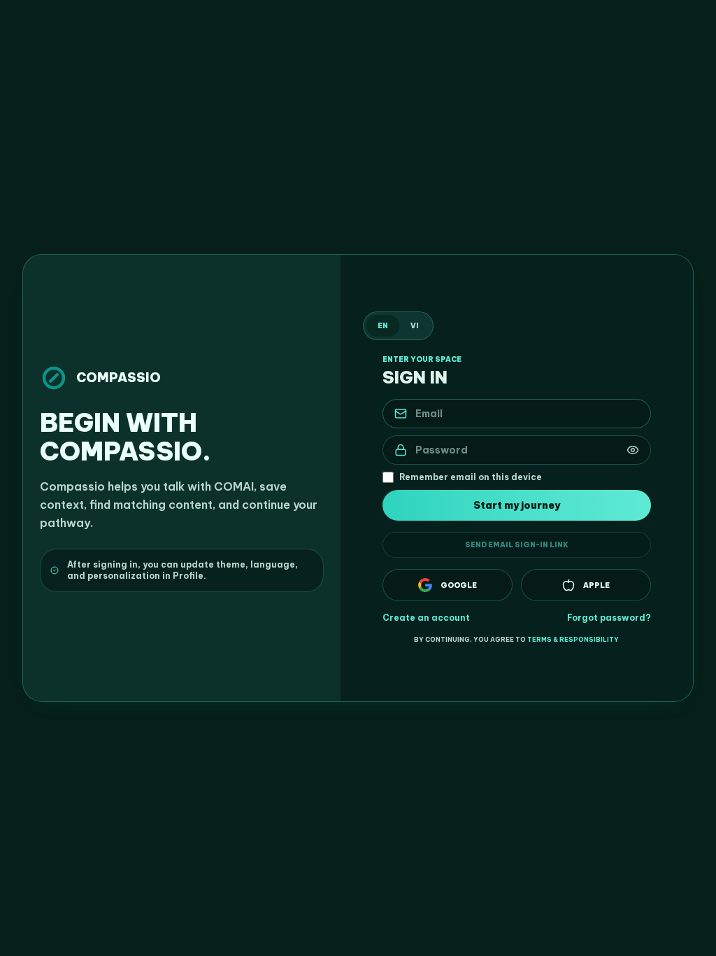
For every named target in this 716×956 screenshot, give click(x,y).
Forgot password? (609, 617)
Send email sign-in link (516, 544)
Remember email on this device (470, 477)
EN (383, 325)
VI (414, 325)
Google (459, 585)
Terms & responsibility (573, 639)
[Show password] (632, 450)
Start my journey (516, 505)
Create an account (426, 617)
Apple (596, 585)
